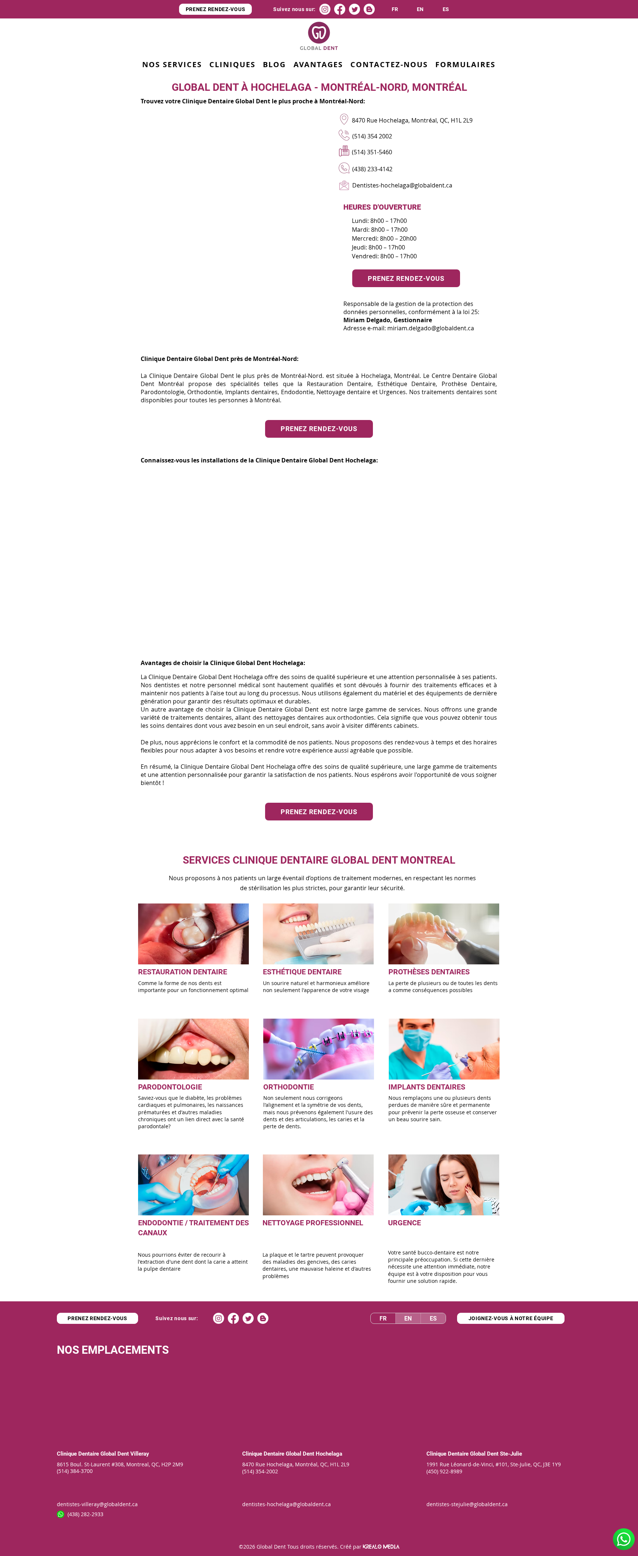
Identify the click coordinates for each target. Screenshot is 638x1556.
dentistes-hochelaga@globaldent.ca (286, 1504)
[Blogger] (369, 9)
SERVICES (206, 860)
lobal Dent (302, 1453)
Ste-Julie (511, 1453)
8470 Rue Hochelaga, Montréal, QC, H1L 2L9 (295, 1464)
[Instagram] (324, 9)
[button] (317, 65)
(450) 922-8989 (444, 1471)
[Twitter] (354, 9)
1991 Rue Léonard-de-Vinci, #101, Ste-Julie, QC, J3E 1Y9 (493, 1464)
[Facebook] (339, 9)
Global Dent (115, 1453)
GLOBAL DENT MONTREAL (393, 860)
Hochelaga (329, 1453)
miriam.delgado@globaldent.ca (430, 328)
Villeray (139, 1453)
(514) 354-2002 (260, 1471)
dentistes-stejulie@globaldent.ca (467, 1504)
